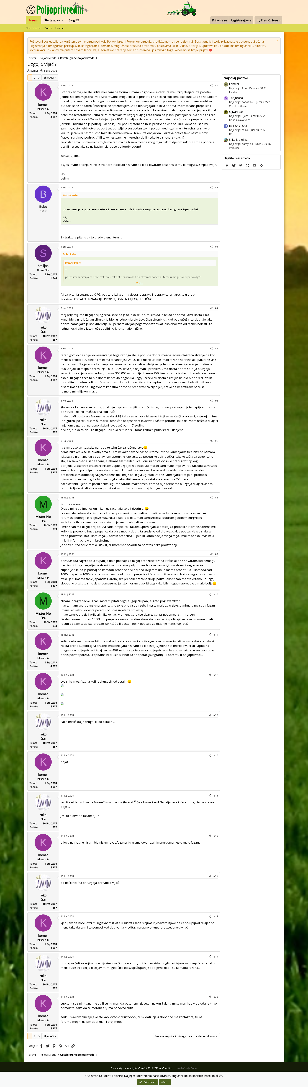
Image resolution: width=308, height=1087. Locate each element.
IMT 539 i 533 (238, 126)
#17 (216, 876)
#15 (216, 795)
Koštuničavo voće (239, 120)
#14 (216, 755)
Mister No (43, 516)
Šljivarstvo (236, 112)
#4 (216, 308)
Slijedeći (49, 77)
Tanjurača (236, 98)
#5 (216, 348)
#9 (216, 554)
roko (43, 327)
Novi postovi (33, 28)
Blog (72, 20)
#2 (216, 187)
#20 (216, 996)
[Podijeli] (211, 85)
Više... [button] (139, 283)
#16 (216, 836)
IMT (231, 134)
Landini (234, 84)
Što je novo (52, 20)
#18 (216, 916)
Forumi (33, 20)
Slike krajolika (238, 140)
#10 (216, 594)
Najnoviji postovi (236, 78)
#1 (216, 85)
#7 (216, 441)
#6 (216, 400)
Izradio (187, 1068)
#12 (216, 675)
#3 (216, 246)
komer (34, 70)
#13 (216, 715)
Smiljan (43, 266)
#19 (216, 956)
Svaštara (234, 147)
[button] (63, 20)
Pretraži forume (54, 28)
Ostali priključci (238, 106)
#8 (216, 497)
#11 (216, 634)
